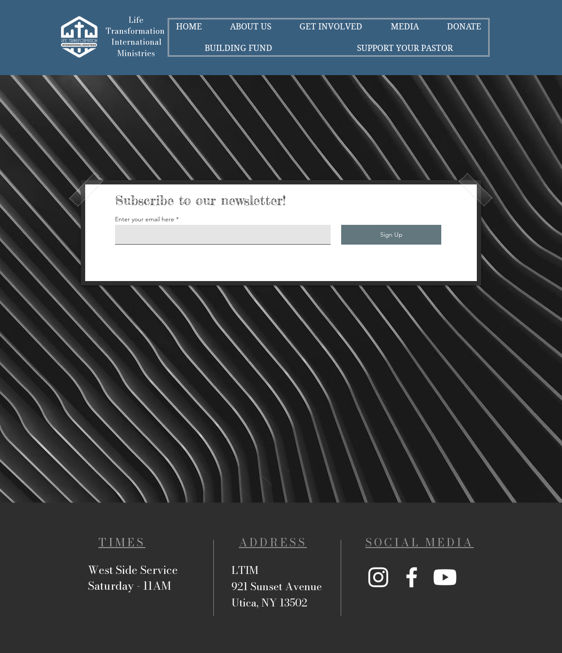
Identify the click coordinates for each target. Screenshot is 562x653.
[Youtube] (445, 577)
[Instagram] (378, 577)
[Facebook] (411, 577)
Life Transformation (136, 25)
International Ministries (136, 47)
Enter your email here (144, 219)
